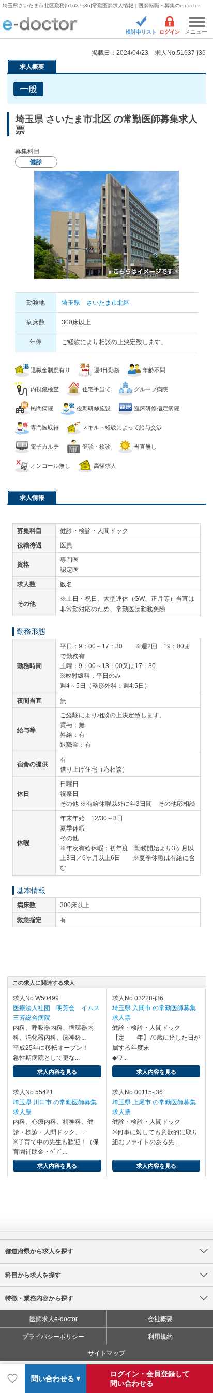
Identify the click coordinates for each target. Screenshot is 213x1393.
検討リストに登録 (12, 1378)
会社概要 (160, 1319)
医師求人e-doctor (53, 1319)
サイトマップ (106, 1353)
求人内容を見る (57, 1072)
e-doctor (40, 24)
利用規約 (160, 1336)
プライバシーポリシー (53, 1336)
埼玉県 (71, 302)
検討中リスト (141, 32)
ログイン (169, 32)
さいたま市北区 (108, 302)
